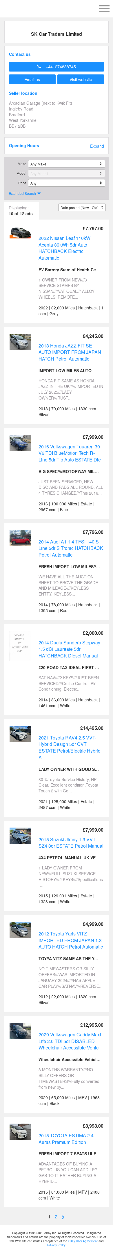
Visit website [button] (81, 79)
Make (22, 163)
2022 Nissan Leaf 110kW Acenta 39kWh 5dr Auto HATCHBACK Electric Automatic (64, 248)
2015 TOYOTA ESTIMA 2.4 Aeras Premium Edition (66, 1138)
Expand (97, 146)
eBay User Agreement (83, 1241)
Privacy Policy (56, 1245)
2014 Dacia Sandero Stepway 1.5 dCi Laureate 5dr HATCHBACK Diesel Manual (69, 649)
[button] (56, 67)
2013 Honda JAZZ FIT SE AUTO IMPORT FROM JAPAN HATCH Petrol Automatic (70, 352)
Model (21, 173)
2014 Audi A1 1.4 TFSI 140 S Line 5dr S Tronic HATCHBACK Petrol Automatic (71, 548)
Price (22, 182)
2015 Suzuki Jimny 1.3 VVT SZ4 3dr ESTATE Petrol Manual (71, 842)
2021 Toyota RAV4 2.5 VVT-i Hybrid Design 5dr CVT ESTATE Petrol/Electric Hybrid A (70, 747)
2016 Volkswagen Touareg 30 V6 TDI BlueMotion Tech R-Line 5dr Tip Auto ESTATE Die (70, 453)
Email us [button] (32, 79)
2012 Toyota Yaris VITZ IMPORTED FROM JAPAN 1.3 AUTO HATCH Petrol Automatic (71, 940)
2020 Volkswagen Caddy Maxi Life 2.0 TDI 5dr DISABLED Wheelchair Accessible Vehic (70, 1041)
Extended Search (22, 193)
